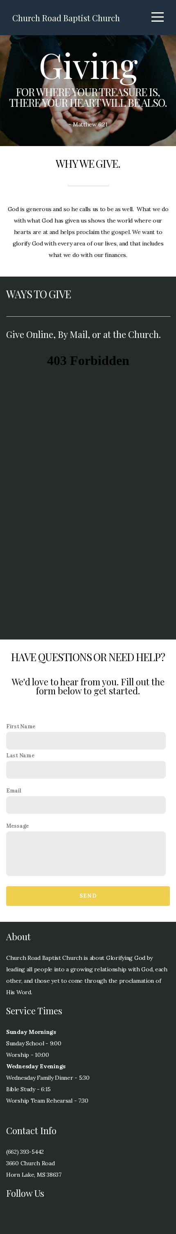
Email (13, 790)
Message (17, 825)
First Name (21, 726)
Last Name (20, 755)
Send (88, 895)
